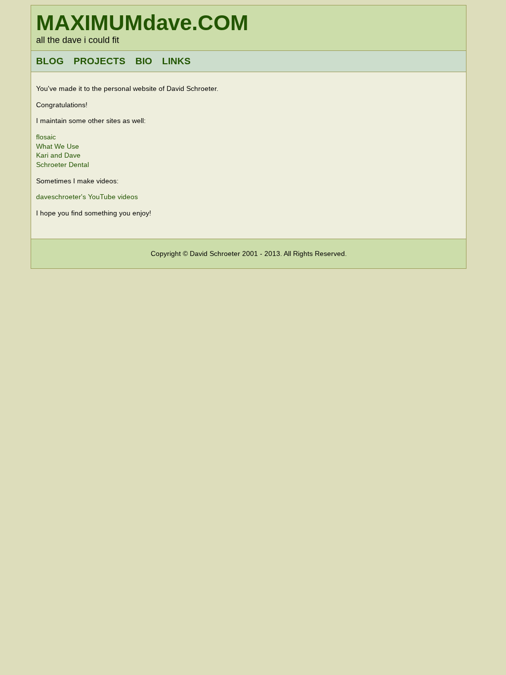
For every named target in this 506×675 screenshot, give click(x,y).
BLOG (50, 61)
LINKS (176, 61)
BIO (143, 61)
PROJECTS (100, 61)
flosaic (46, 137)
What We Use (57, 146)
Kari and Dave (58, 155)
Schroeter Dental (62, 165)
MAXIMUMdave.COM (142, 22)
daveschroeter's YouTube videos (87, 197)
